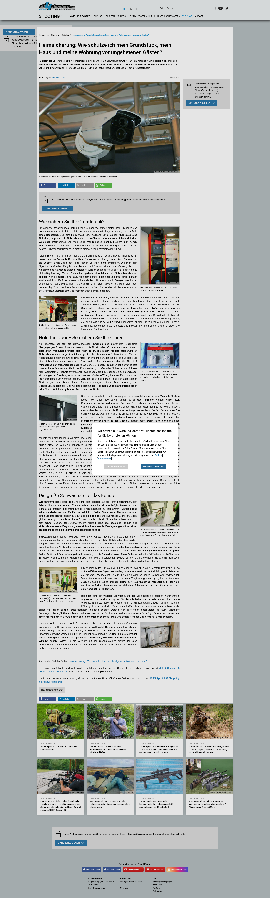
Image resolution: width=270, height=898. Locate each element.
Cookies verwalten (116, 466)
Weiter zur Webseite (153, 466)
